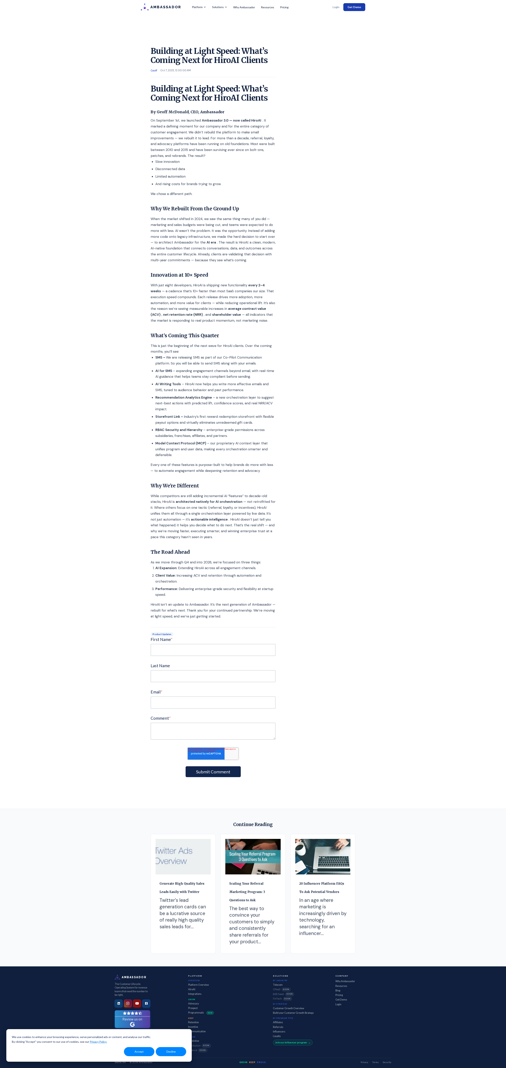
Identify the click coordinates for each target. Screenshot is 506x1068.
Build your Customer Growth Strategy (293, 1012)
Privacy (364, 1062)
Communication (197, 1031)
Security (387, 1062)
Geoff (154, 70)
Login (336, 7)
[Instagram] (128, 1003)
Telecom (278, 984)
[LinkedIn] (119, 1003)
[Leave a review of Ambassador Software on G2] (132, 1019)
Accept (139, 1051)
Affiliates (278, 1022)
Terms (375, 1062)
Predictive (193, 1040)
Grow (191, 999)
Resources (267, 7)
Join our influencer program (291, 1042)
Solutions (218, 7)
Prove (191, 1037)
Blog (337, 990)
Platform (197, 7)
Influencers (279, 1031)
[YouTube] (137, 1003)
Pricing (284, 7)
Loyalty (277, 1036)
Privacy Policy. (98, 1041)
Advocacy (193, 1003)
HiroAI (191, 989)
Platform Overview (198, 984)
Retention (193, 1022)
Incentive (193, 1026)
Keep (191, 1018)
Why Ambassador (244, 7)
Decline (171, 1051)
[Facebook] (146, 1003)
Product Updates (162, 634)
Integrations (194, 993)
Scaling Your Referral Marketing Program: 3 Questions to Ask (247, 892)
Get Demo (354, 7)
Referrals (278, 1027)
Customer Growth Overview (288, 1008)
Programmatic (200, 1012)
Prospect (193, 1008)
